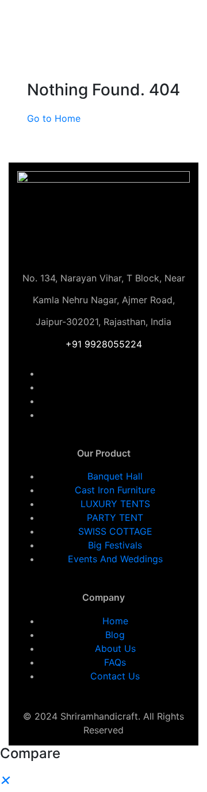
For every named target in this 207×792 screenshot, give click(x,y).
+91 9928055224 (104, 344)
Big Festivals (115, 545)
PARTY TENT (115, 517)
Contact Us (115, 676)
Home (115, 621)
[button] (6, 778)
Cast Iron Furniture (115, 490)
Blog (115, 634)
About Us (115, 648)
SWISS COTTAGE (115, 531)
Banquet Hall (115, 476)
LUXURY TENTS (115, 503)
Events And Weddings (115, 559)
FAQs (115, 662)
